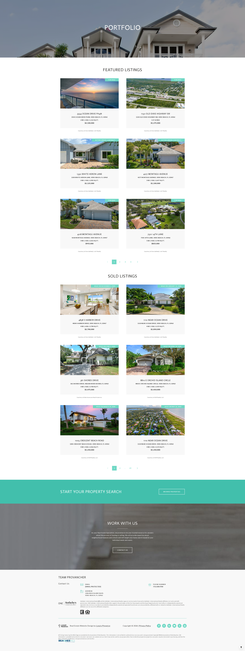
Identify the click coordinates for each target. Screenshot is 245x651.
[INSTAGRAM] (164, 626)
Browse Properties (171, 491)
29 (130, 468)
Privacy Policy (145, 626)
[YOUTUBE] (174, 626)
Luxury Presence (103, 626)
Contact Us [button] (122, 550)
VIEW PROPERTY (89, 105)
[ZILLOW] (185, 626)
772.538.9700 (158, 586)
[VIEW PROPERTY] (90, 103)
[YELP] (179, 626)
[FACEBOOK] (159, 626)
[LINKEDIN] (169, 626)
